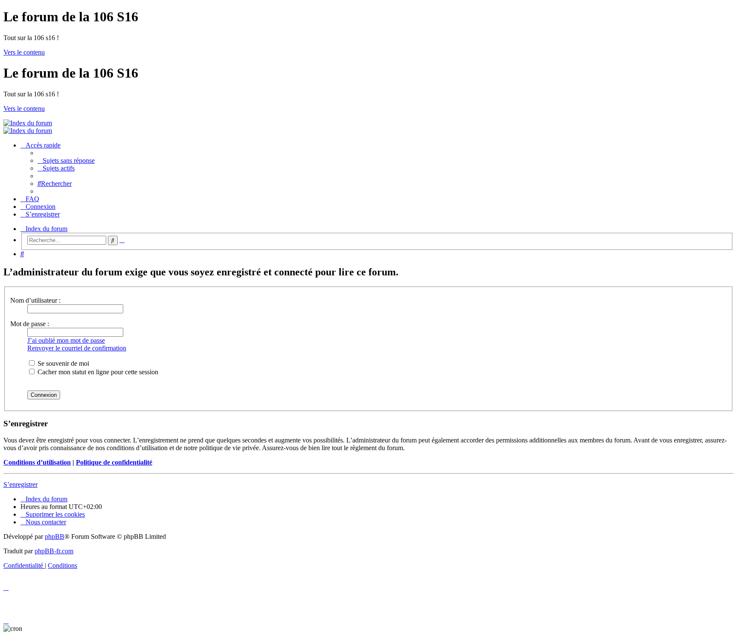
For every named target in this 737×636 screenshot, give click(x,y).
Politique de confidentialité (114, 462)
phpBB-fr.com (54, 551)
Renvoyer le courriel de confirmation (76, 348)
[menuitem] (66, 160)
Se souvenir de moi (62, 363)
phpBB (54, 536)
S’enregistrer (20, 484)
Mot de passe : (29, 323)
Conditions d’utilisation (37, 462)
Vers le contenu (24, 52)
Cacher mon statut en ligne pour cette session (97, 372)
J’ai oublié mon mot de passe (66, 340)
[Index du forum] (27, 123)
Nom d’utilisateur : (35, 300)
